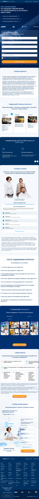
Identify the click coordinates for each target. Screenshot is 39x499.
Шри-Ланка (26, 474)
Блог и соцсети (26, 480)
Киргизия (2, 464)
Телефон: (3, 40)
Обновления (33, 482)
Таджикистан (18, 464)
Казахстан (25, 468)
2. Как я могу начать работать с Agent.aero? (12, 270)
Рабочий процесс (10, 316)
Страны (25, 478)
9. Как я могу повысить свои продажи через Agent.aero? (15, 296)
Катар (32, 468)
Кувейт (2, 474)
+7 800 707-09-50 (35, 1)
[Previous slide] (35, 161)
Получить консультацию (19, 396)
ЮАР (17, 466)
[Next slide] (37, 161)
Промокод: (4, 53)
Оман (17, 472)
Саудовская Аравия (3, 476)
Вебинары (18, 482)
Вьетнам (25, 472)
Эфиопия (2, 468)
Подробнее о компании (19, 344)
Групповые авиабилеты (26, 483)
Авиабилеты (10, 478)
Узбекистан (3, 466)
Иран (32, 466)
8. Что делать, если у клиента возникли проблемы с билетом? (16, 293)
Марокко (2, 472)
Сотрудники (29, 316)
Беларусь (33, 463)
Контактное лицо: (5, 36)
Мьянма (17, 475)
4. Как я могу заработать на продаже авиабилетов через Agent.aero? (19, 278)
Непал (9, 475)
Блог (17, 485)
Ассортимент (3, 482)
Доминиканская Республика (19, 470)
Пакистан (33, 475)
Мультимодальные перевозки (11, 483)
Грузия (32, 472)
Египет (9, 468)
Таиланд (10, 469)
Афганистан (18, 474)
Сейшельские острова (33, 470)
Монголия (10, 474)
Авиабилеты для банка (4, 479)
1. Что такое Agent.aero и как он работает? (12, 267)
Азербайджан (18, 463)
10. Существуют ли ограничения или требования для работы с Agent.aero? (16, 300)
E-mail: (3, 44)
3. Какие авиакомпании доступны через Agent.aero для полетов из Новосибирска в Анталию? (18, 274)
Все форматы (18, 478)
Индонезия (18, 468)
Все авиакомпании (4, 480)
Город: (22, 438)
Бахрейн (2, 469)
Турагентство (11, 480)
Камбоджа (33, 464)
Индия (2, 463)
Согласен (27, 447)
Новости (32, 485)
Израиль (10, 472)
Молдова (10, 464)
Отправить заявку (19, 62)
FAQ (24, 485)
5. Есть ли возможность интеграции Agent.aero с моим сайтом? (17, 282)
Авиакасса (33, 478)
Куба (24, 469)
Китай (9, 463)
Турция (32, 474)
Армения (25, 463)
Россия (9, 466)
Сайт (17, 480)
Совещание (10, 318)
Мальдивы (25, 475)
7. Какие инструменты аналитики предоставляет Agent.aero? (16, 290)
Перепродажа (33, 480)
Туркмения (26, 464)
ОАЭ (24, 466)
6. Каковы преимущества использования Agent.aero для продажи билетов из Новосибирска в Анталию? (17, 285)
